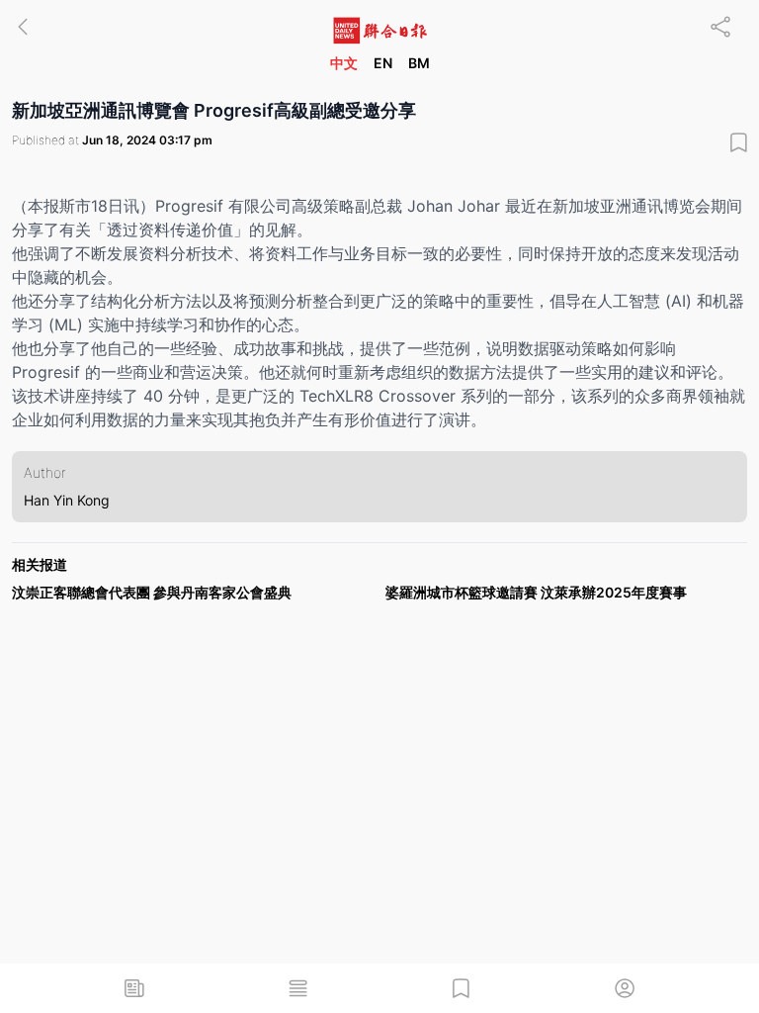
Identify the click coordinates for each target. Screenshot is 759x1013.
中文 (344, 62)
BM (419, 62)
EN (383, 62)
